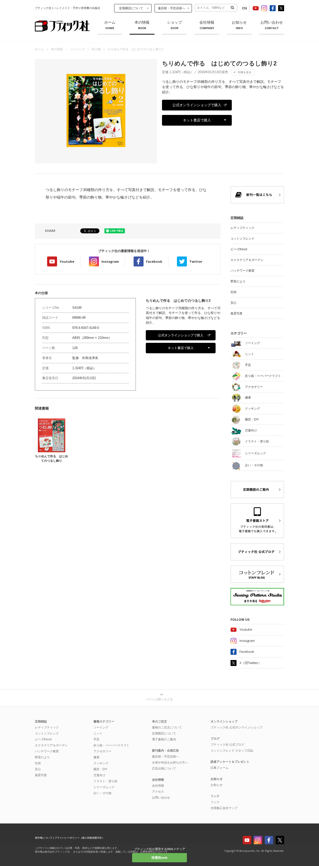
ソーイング (77, 49)
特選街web (159, 858)
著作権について (43, 837)
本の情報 (142, 25)
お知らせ (239, 25)
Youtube (67, 261)
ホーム (109, 25)
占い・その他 (102, 793)
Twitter (195, 261)
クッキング (100, 763)
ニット (97, 733)
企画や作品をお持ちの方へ (170, 762)
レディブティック (242, 228)
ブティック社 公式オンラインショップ (236, 727)
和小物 (96, 49)
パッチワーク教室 (242, 270)
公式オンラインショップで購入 (196, 105)
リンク (215, 802)
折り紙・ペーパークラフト (111, 745)
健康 (96, 757)
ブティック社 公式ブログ (227, 744)
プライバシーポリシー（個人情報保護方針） (79, 837)
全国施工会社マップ (224, 808)
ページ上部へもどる (159, 699)
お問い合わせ (271, 25)
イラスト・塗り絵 (105, 781)
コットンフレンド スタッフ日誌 (232, 750)
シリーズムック (103, 787)
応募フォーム (220, 767)
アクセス (158, 791)
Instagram (110, 261)
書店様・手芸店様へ (171, 8)
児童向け (99, 775)
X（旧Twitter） (250, 663)
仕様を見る (244, 72)
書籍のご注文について (167, 727)
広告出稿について (164, 768)
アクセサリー (102, 751)
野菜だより (238, 281)
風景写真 (236, 313)
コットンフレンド (242, 238)
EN (244, 8)
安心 (234, 303)
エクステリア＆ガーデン (247, 260)
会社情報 (206, 25)
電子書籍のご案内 (164, 739)
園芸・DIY (100, 769)
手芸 (96, 739)
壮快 (234, 292)
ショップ (174, 25)
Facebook (154, 261)
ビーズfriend (239, 249)
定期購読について (131, 8)
